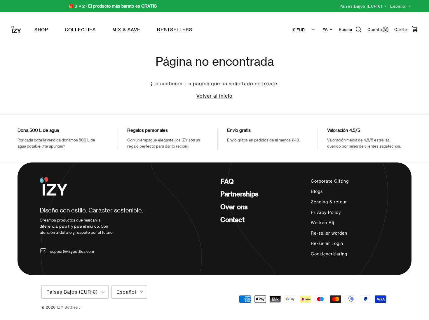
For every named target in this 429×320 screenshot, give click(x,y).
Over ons (234, 206)
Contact (232, 219)
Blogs (317, 191)
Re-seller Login (327, 243)
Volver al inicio (214, 95)
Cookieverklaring (329, 253)
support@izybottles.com (72, 251)
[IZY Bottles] (16, 29)
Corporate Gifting (330, 181)
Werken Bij (322, 222)
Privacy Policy (326, 212)
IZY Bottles (68, 307)
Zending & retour (329, 201)
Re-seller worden (329, 233)
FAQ (226, 181)
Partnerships (239, 194)
